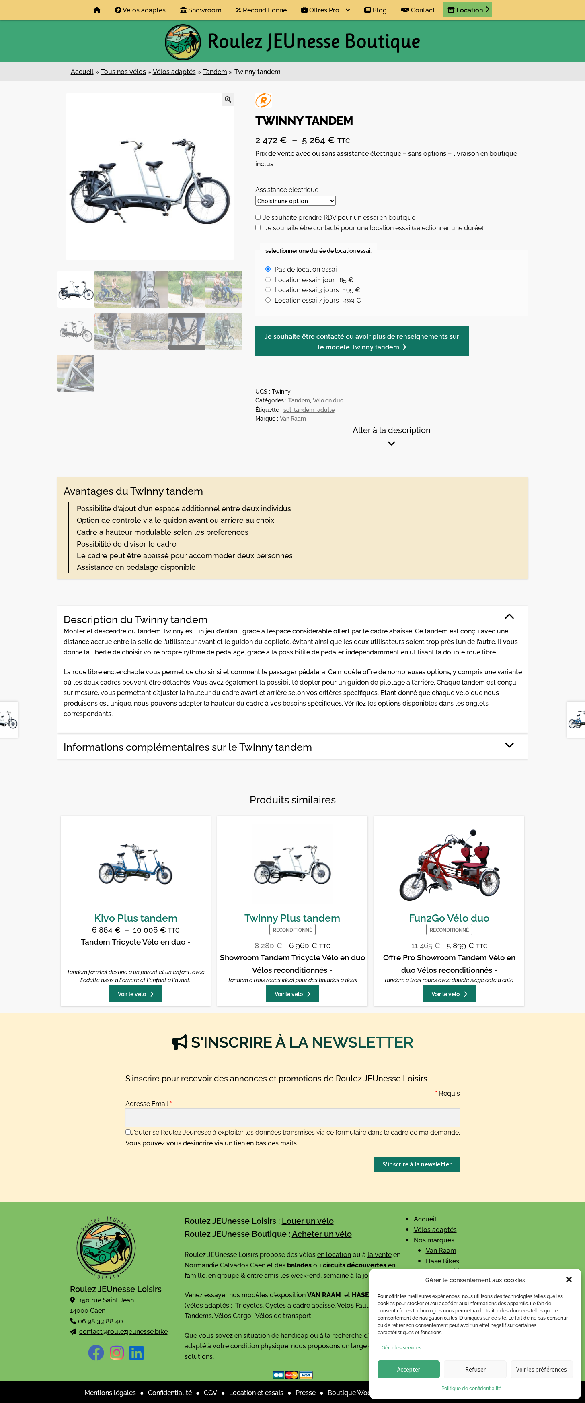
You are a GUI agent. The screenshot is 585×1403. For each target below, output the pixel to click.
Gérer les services (401, 1347)
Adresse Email (148, 1103)
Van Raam (293, 418)
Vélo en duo (328, 400)
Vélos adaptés (143, 9)
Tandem (215, 71)
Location (469, 9)
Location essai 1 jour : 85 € (314, 279)
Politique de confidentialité (471, 1387)
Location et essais (256, 1392)
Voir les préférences (541, 1369)
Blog (379, 9)
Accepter (408, 1369)
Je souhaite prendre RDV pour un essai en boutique (339, 217)
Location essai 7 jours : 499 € (318, 299)
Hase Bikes (442, 1260)
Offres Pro (323, 9)
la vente (379, 1254)
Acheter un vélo (322, 1233)
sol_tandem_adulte (309, 409)
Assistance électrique (286, 189)
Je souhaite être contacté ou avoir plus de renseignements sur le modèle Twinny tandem (362, 341)
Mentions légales (110, 1392)
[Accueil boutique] (97, 10)
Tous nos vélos (123, 71)
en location (334, 1254)
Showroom (204, 9)
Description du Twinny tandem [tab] (135, 618)
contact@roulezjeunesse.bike (123, 1331)
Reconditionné (264, 9)
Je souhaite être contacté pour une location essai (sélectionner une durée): (374, 227)
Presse (306, 1392)
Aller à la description (392, 429)
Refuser (475, 1369)
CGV (210, 1392)
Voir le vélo (132, 993)
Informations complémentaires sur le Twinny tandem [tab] (188, 746)
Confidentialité (170, 1392)
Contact (422, 9)
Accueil (82, 71)
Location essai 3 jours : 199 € (317, 289)
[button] (569, 1279)
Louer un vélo (308, 1220)
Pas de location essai (306, 268)
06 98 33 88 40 (100, 1320)
